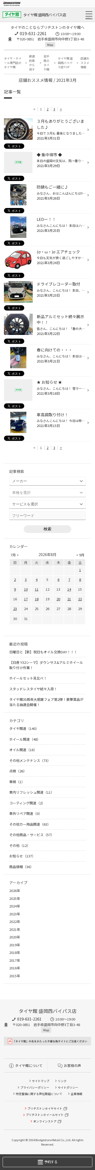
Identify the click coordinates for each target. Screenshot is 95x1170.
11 (37, 589)
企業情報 (76, 1094)
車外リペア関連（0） (25, 813)
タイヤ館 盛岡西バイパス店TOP (65, 62)
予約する (50, 1161)
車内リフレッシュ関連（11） (31, 792)
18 (37, 598)
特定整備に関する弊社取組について (39, 1094)
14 (69, 589)
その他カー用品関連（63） (30, 824)
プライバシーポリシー (34, 1087)
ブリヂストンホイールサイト (45, 1115)
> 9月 (80, 554)
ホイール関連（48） (24, 739)
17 (26, 598)
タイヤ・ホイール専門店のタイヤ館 (12, 62)
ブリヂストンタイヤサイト (44, 1108)
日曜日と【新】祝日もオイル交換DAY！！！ (43, 651)
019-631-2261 (33, 33)
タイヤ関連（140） (24, 728)
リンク (62, 1081)
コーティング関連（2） (27, 802)
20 (58, 598)
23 (15, 608)
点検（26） (18, 770)
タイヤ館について (28, 1065)
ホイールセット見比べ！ (28, 678)
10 (26, 589)
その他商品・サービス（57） (31, 834)
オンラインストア (44, 1121)
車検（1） (17, 781)
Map (50, 44)
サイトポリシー (68, 1087)
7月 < (15, 554)
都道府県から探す (32, 62)
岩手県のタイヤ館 (46, 62)
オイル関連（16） (23, 749)
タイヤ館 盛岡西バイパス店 (44, 14)
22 (80, 598)
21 (69, 598)
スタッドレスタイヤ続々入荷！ (33, 688)
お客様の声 (72, 1065)
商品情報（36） (21, 866)
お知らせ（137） (22, 855)
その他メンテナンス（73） (30, 760)
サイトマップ (40, 1081)
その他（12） (19, 845)
